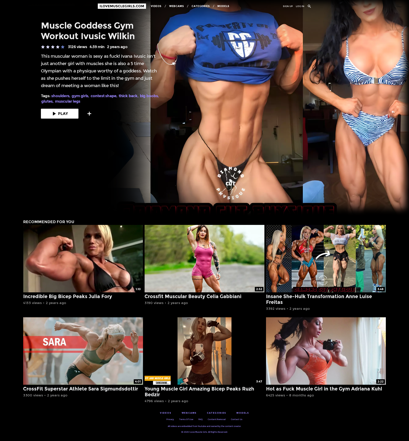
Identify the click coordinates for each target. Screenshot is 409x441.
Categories (201, 6)
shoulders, (61, 96)
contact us (237, 419)
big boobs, (149, 96)
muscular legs (67, 101)
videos (165, 412)
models (242, 412)
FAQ (200, 419)
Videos (156, 6)
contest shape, (104, 96)
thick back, (129, 96)
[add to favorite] (89, 114)
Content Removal (217, 419)
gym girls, (81, 96)
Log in (300, 6)
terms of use (186, 419)
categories (216, 412)
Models (223, 6)
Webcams (176, 6)
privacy (170, 419)
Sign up (288, 6)
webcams (189, 412)
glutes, (47, 101)
